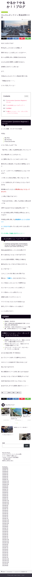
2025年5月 (5, 492)
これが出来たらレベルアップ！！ (16, 105)
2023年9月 (5, 525)
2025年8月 (5, 487)
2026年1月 (5, 479)
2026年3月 (5, 476)
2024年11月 (5, 502)
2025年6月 (5, 491)
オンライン (5, 392)
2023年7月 (5, 528)
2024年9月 (5, 505)
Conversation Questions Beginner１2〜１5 (17, 101)
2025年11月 (5, 482)
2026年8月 (5, 468)
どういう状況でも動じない (9, 455)
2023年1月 (5, 538)
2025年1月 (5, 499)
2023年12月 (5, 520)
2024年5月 (5, 512)
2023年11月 (5, 521)
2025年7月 (5, 489)
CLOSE (26, 96)
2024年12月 (5, 500)
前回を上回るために (8, 460)
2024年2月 (5, 517)
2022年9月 (5, 544)
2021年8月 (5, 565)
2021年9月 (5, 564)
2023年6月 (5, 530)
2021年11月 (5, 560)
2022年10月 (5, 542)
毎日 (14, 392)
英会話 (19, 392)
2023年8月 (5, 526)
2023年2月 (5, 536)
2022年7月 (5, 547)
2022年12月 (5, 539)
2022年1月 (5, 557)
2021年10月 (5, 562)
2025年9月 (5, 486)
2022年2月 (5, 555)
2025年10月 (5, 484)
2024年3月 (5, 515)
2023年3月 (5, 534)
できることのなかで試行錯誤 (10, 457)
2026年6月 (5, 471)
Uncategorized (4, 12)
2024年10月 (5, 504)
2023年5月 (5, 531)
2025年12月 (5, 481)
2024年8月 (5, 507)
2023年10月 (5, 523)
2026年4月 (5, 474)
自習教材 (9, 108)
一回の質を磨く (6, 459)
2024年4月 (5, 513)
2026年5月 (5, 473)
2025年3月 (5, 495)
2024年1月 (5, 518)
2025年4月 (5, 494)
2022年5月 (5, 551)
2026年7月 (5, 469)
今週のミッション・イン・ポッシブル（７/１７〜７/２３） (17, 112)
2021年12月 (5, 559)
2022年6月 (5, 549)
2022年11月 (5, 541)
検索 (3, 443)
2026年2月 (5, 478)
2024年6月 (5, 510)
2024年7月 (5, 508)
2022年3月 (5, 554)
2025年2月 (5, 497)
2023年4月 (5, 533)
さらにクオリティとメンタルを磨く (12, 454)
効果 (10, 392)
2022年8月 (5, 546)
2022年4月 (5, 552)
